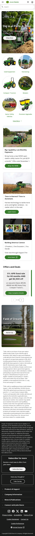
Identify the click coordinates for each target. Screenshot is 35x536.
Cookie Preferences (17, 523)
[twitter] (17, 511)
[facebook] (13, 511)
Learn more (12, 212)
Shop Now (9, 38)
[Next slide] (22, 300)
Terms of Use (28, 515)
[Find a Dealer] (28, 2)
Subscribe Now (17, 469)
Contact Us (24, 519)
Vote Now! (11, 257)
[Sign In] (32, 2)
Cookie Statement (13, 519)
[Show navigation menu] (3, 2)
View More (16, 121)
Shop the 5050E (13, 166)
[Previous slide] (13, 300)
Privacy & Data (7, 515)
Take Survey (17, 481)
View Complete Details (16, 293)
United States (17, 527)
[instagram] (9, 511)
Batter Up (9, 332)
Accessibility (18, 515)
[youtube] (26, 511)
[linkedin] (22, 511)
